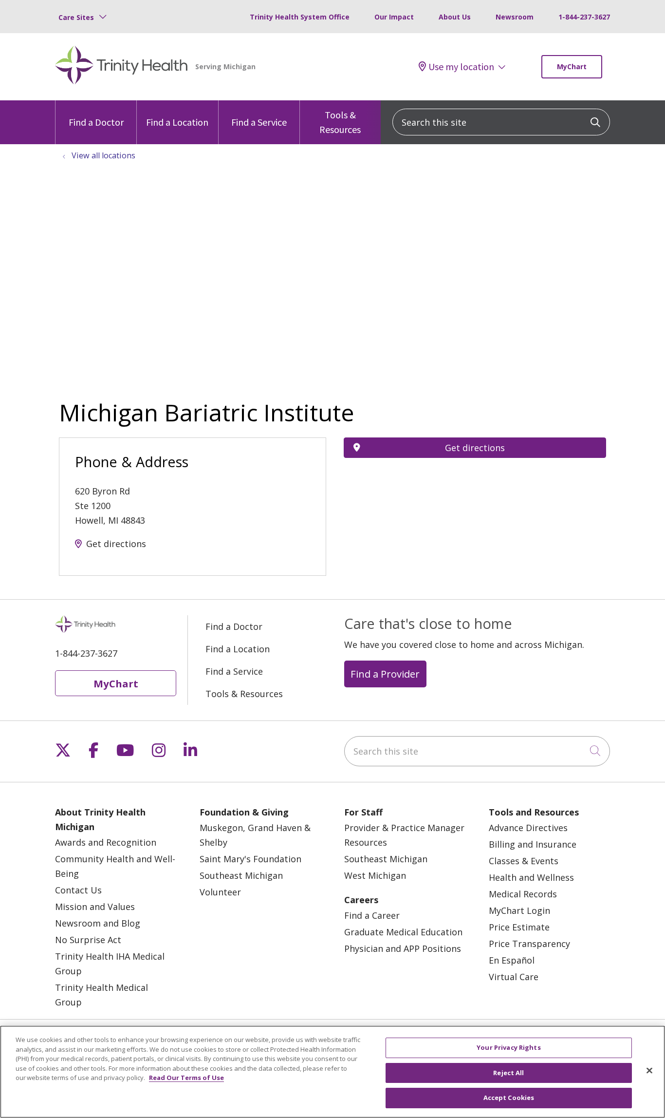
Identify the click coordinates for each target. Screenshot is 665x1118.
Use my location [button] (461, 67)
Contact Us (78, 890)
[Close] (649, 1070)
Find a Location (177, 122)
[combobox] (501, 122)
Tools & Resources (340, 122)
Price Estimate (519, 927)
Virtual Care (513, 977)
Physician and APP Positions (402, 948)
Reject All (508, 1072)
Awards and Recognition (105, 842)
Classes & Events (523, 861)
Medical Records (523, 894)
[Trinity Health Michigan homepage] (121, 66)
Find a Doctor (96, 122)
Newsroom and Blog (97, 923)
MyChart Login (519, 910)
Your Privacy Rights (508, 1047)
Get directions (116, 544)
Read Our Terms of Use (186, 1077)
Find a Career (372, 915)
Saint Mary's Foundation (250, 859)
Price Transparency (529, 943)
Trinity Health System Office (300, 16)
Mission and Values (95, 906)
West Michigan (375, 875)
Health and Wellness (531, 877)
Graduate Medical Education (403, 932)
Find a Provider (385, 674)
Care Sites (76, 17)
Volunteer (220, 892)
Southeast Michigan (241, 875)
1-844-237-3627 (584, 16)
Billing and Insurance (532, 844)
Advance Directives (528, 828)
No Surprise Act (88, 940)
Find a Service (259, 122)
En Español (512, 960)
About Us (455, 16)
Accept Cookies (509, 1097)
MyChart (572, 66)
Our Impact (394, 16)
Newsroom (515, 16)
